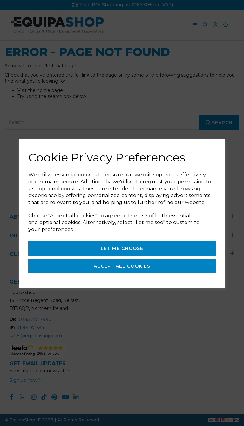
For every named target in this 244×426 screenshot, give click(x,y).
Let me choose (122, 248)
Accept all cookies (122, 266)
